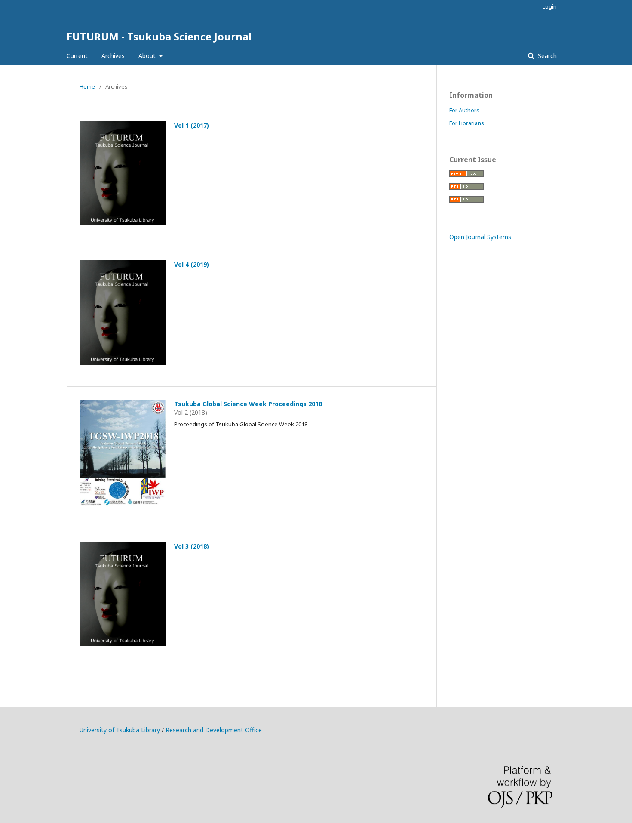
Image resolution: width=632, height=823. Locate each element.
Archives (113, 56)
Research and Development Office (214, 730)
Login (550, 6)
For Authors (464, 110)
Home (87, 86)
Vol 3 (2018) (191, 546)
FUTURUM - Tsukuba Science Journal (159, 36)
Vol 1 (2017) (191, 125)
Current (77, 56)
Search (546, 56)
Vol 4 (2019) (191, 264)
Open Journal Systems (480, 237)
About (147, 56)
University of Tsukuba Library (120, 730)
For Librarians (466, 123)
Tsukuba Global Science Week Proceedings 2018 (248, 404)
